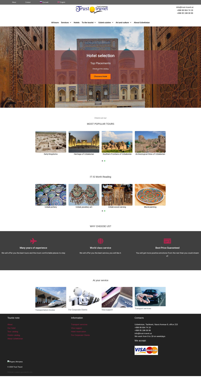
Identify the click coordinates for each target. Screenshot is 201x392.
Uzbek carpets (84, 207)
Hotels (76, 23)
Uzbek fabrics (150, 207)
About (14, 2)
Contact (28, 2)
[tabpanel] (50, 145)
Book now (100, 76)
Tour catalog (12, 331)
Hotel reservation (78, 331)
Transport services (143, 308)
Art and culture (122, 23)
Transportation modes (45, 310)
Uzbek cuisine (104, 23)
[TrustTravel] (92, 9)
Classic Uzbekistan (117, 154)
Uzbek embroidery (117, 207)
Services (65, 23)
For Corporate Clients (78, 310)
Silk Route (84, 154)
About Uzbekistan (142, 23)
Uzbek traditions (51, 207)
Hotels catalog (13, 335)
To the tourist (87, 23)
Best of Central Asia (150, 154)
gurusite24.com (26, 372)
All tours (55, 23)
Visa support (107, 310)
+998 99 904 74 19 (185, 10)
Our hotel (11, 328)
